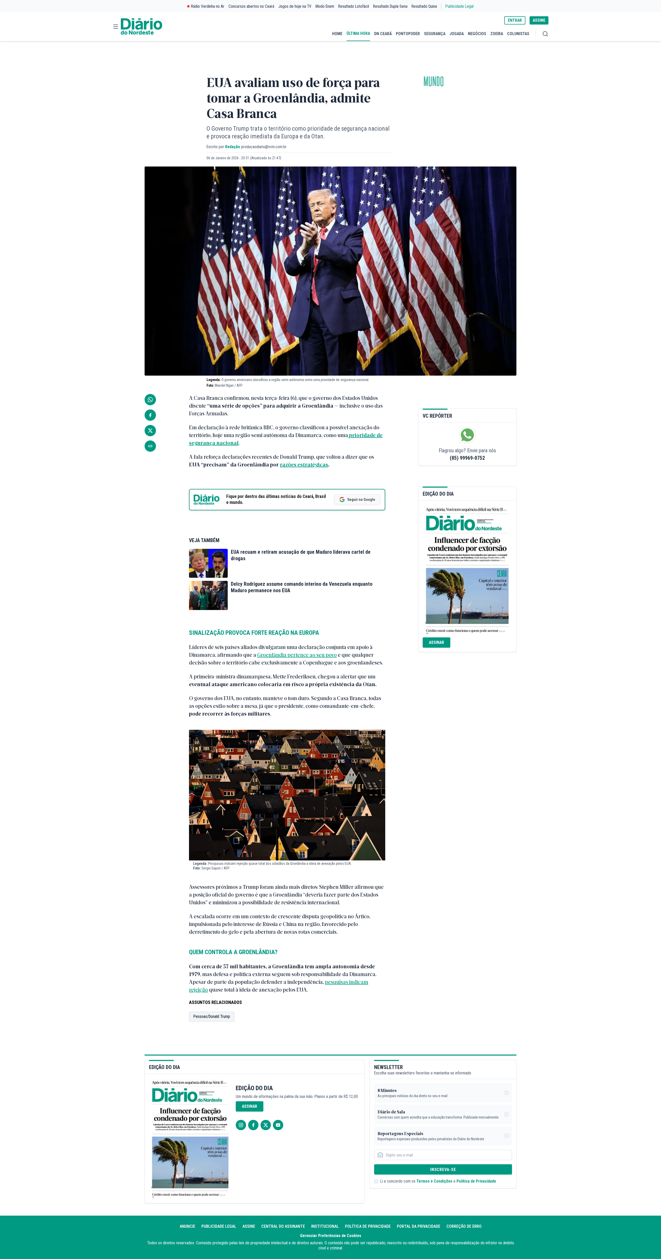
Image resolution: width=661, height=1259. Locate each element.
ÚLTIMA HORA (358, 33)
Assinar (436, 642)
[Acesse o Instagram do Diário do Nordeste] (241, 1125)
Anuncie (187, 1226)
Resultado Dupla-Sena (390, 6)
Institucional (325, 1226)
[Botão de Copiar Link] (150, 446)
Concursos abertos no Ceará (251, 6)
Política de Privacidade (476, 1181)
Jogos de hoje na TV (294, 6)
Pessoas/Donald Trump (211, 1016)
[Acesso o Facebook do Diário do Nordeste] (253, 1125)
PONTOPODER (408, 33)
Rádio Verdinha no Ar (207, 6)
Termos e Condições (434, 1181)
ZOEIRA (496, 33)
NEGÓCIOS (477, 33)
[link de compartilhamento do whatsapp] (150, 399)
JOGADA (457, 33)
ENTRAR (515, 20)
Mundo (433, 82)
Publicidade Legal (459, 6)
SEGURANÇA (434, 33)
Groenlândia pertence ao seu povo (297, 654)
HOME (337, 33)
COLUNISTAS (518, 33)
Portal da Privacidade (418, 1226)
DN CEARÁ (383, 33)
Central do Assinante (283, 1226)
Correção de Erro (464, 1226)
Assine (248, 1226)
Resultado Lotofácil (353, 6)
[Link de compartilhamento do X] (150, 430)
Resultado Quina (424, 6)
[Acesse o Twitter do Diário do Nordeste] (266, 1125)
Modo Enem (325, 6)
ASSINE (539, 20)
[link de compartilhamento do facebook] (150, 415)
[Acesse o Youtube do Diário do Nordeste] (278, 1125)
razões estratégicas (304, 464)
